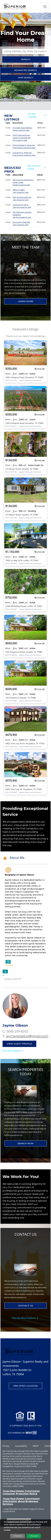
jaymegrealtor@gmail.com (27, 1036)
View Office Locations (25, 1385)
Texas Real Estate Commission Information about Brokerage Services (21, 1501)
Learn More (25, 301)
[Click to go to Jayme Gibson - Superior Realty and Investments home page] (14, 6)
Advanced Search (25, 70)
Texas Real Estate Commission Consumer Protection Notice (21, 1492)
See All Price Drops (37, 167)
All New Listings (37, 115)
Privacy (6, 1446)
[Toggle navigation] (45, 6)
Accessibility (21, 1446)
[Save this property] (43, 344)
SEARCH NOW (25, 1143)
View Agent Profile (19, 1043)
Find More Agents (13, 1051)
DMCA (36, 1446)
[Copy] (8, 962)
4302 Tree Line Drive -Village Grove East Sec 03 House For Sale (22, 137)
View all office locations (25, 1318)
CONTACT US (25, 1305)
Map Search (25, 77)
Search (25, 59)
